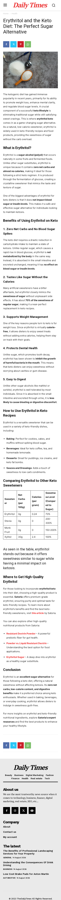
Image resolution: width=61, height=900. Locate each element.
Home (6, 13)
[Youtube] (32, 810)
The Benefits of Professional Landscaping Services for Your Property (28, 852)
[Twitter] (13, 44)
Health (14, 13)
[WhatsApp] (28, 44)
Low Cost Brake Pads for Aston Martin (26, 874)
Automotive (9, 878)
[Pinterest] (21, 44)
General (7, 857)
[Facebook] (6, 44)
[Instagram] (15, 810)
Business (7, 869)
